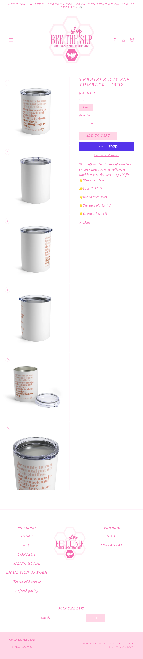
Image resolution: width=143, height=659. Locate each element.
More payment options (106, 155)
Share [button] (86, 222)
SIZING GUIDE (27, 563)
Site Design (116, 644)
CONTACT (27, 554)
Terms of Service (27, 582)
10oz (86, 107)
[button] (11, 40)
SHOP (112, 536)
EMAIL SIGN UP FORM (27, 572)
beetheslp (97, 644)
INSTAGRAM (112, 545)
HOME (27, 536)
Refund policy (27, 591)
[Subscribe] (95, 618)
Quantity (84, 115)
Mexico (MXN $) (22, 647)
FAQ (27, 545)
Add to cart (98, 135)
